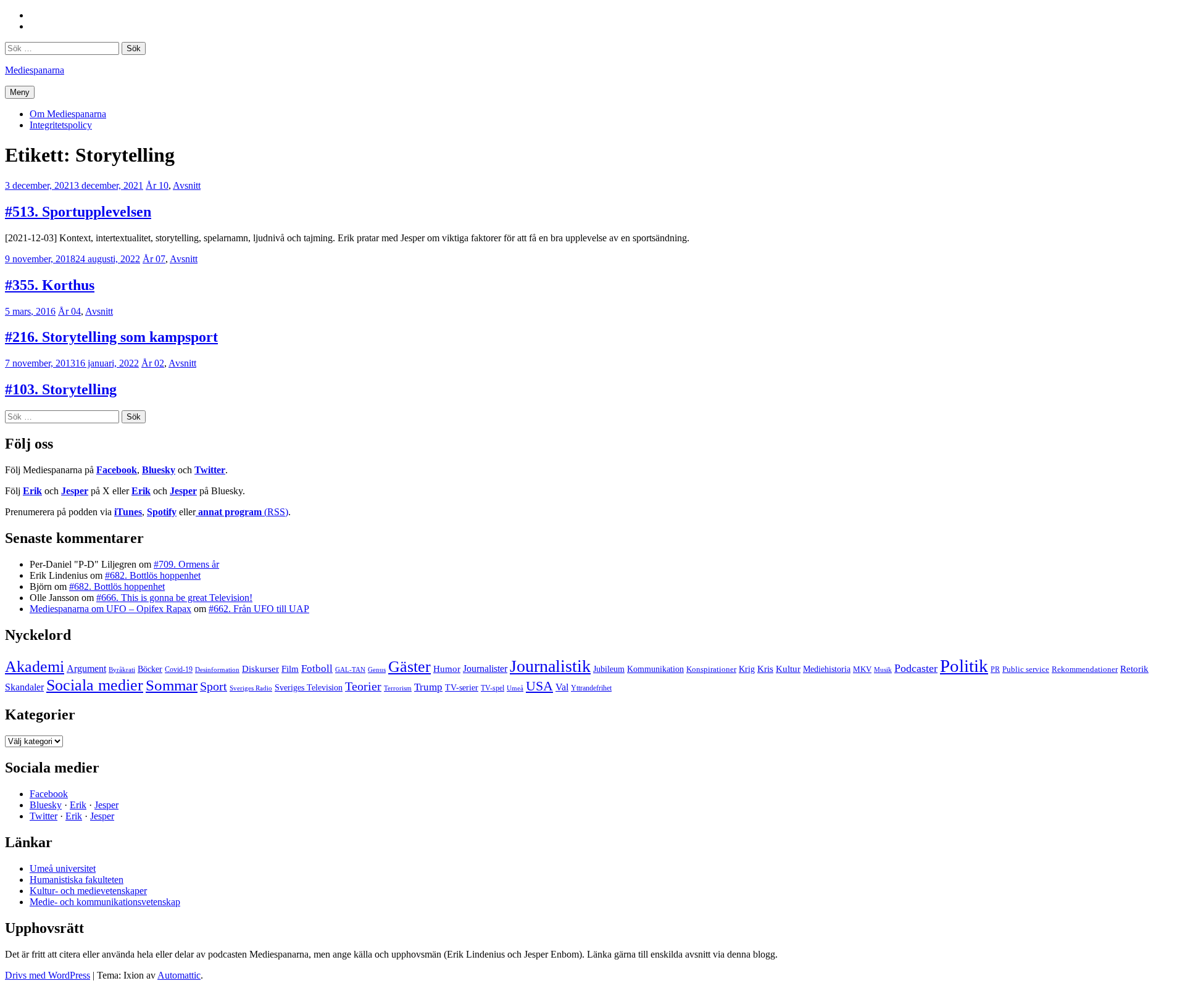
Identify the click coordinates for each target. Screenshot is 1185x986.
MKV (862, 669)
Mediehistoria (826, 669)
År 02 (152, 363)
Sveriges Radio (251, 688)
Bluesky (158, 470)
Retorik (1134, 669)
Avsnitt (187, 185)
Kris (765, 669)
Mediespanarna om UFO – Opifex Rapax (110, 608)
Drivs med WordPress (47, 975)
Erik (32, 491)
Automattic (179, 975)
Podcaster (916, 668)
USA (539, 686)
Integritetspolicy (61, 125)
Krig (747, 669)
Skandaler (24, 687)
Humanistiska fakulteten (76, 879)
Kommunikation (655, 669)
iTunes (128, 512)
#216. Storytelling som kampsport (111, 337)
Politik (964, 666)
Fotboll (317, 668)
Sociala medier (94, 685)
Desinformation (217, 669)
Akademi (34, 667)
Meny (20, 92)
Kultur (788, 669)
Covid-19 (179, 669)
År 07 (154, 259)
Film (290, 668)
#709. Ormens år (186, 564)
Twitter (209, 470)
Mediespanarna (34, 70)
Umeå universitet (63, 868)
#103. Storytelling (61, 389)
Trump (428, 687)
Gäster (409, 667)
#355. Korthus (49, 285)
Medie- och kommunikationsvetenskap (105, 902)
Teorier (363, 686)
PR (995, 669)
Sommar (172, 685)
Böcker (150, 669)
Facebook (116, 470)
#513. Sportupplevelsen (78, 212)
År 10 (157, 185)
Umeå (515, 688)
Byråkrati (122, 669)
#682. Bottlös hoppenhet (153, 575)
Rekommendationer (1085, 669)
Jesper (74, 491)
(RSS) (243, 512)
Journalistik (550, 666)
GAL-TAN (350, 669)
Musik (883, 669)
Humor (446, 669)
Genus (377, 669)
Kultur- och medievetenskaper (88, 890)
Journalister (485, 668)
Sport (213, 686)
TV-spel (492, 688)
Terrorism (398, 688)
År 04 (69, 311)
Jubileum (609, 669)
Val (561, 687)
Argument (86, 668)
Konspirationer (711, 669)
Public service (1025, 669)
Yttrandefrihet (591, 688)
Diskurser (260, 669)
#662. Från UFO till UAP (259, 608)
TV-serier (461, 687)
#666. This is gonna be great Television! (174, 597)
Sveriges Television (309, 687)
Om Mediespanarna (68, 114)
